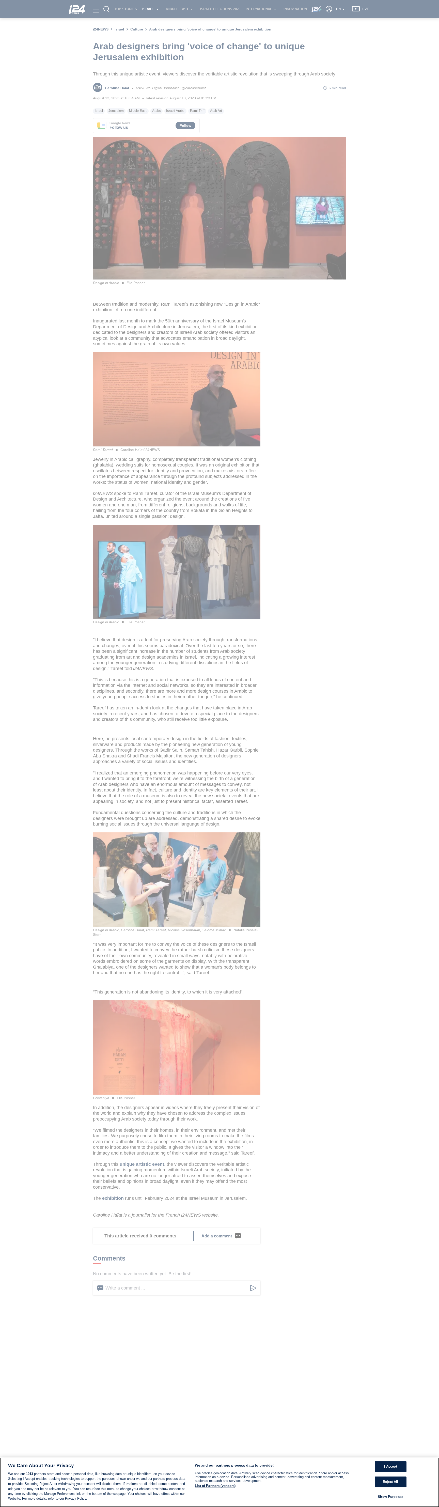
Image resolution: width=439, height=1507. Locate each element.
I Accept (390, 1467)
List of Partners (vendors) (215, 1486)
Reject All (390, 1482)
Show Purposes (390, 1497)
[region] (219, 1482)
